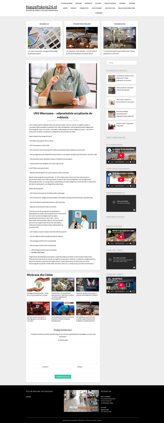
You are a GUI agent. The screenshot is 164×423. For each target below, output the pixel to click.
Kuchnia (98, 3)
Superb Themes (96, 420)
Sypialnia (132, 3)
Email (80, 367)
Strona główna (66, 3)
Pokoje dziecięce (110, 3)
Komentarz (63, 340)
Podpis (45, 367)
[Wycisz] (131, 162)
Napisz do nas (105, 409)
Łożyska (28, 396)
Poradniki (98, 13)
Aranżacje (88, 3)
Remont (73, 8)
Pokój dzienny (97, 8)
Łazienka (122, 3)
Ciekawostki (84, 8)
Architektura (110, 8)
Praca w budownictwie (126, 8)
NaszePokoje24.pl (41, 6)
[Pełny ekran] (134, 162)
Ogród (65, 8)
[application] (121, 155)
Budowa (79, 3)
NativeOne (63, 324)
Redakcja (76, 120)
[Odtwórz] (109, 162)
